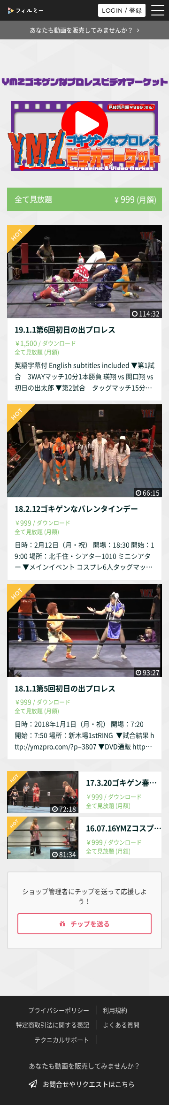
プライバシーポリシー (58, 1010)
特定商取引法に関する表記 (52, 1024)
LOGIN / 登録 (122, 10)
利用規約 (115, 1010)
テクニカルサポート (61, 1039)
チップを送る (89, 923)
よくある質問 (121, 1024)
